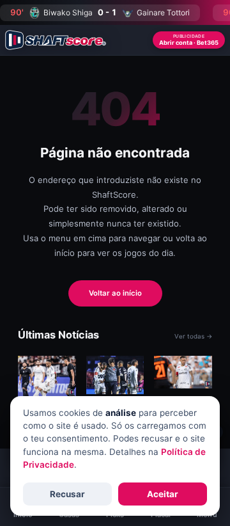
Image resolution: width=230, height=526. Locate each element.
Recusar (67, 494)
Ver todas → (193, 336)
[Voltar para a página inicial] (55, 40)
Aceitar (162, 494)
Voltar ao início (115, 293)
